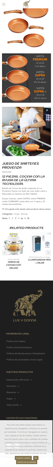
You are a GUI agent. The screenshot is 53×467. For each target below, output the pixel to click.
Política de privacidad (26, 462)
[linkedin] (22, 218)
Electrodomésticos (36, 257)
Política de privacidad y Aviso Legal (24, 359)
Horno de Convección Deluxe (13, 265)
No (36, 458)
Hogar (17, 214)
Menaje (24, 214)
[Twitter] (9, 218)
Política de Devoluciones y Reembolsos (26, 353)
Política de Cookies (16, 341)
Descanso (11, 386)
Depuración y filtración (18, 379)
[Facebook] (12, 218)
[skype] (28, 218)
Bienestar (11, 392)
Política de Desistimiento (19, 347)
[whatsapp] (25, 218)
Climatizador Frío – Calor (39, 261)
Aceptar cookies (23, 458)
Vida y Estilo (13, 405)
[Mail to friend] (18, 218)
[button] (48, 252)
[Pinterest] (15, 218)
